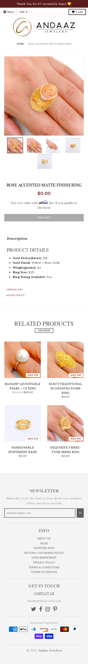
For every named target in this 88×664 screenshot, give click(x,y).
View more (44, 330)
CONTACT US (44, 593)
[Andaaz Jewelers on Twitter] (33, 609)
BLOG (44, 543)
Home (20, 43)
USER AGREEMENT (44, 557)
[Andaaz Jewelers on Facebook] (40, 609)
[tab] (17, 238)
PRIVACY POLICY (44, 562)
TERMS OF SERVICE (44, 572)
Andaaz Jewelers (50, 650)
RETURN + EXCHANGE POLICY (44, 553)
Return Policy (15, 295)
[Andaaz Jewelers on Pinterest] (55, 609)
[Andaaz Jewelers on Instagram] (47, 609)
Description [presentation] (17, 238)
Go (80, 513)
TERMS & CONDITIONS (44, 567)
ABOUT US (44, 538)
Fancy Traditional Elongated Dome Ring (65, 388)
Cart (79, 11)
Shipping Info (14, 289)
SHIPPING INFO (44, 548)
